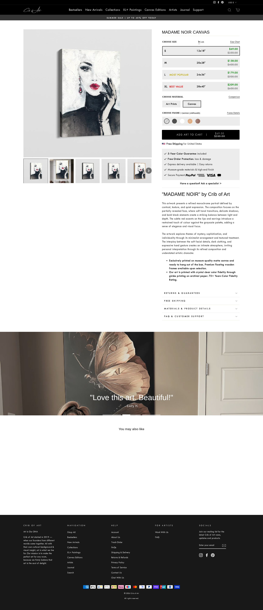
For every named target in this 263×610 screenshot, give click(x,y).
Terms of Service (119, 567)
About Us (115, 537)
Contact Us (116, 572)
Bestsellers (75, 10)
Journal (185, 10)
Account (115, 532)
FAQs (113, 547)
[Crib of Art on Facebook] (207, 555)
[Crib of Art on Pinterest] (213, 555)
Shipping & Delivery (120, 552)
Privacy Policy (117, 562)
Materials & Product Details (187, 309)
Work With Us (161, 532)
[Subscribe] (224, 545)
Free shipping (175, 301)
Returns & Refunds (119, 557)
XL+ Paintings (132, 10)
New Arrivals (93, 10)
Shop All (71, 532)
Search (70, 572)
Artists (173, 10)
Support (198, 10)
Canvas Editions (155, 10)
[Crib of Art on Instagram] (201, 555)
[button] (149, 171)
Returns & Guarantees (182, 293)
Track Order (117, 542)
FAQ (157, 537)
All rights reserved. (131, 598)
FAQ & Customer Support (184, 316)
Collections (112, 10)
